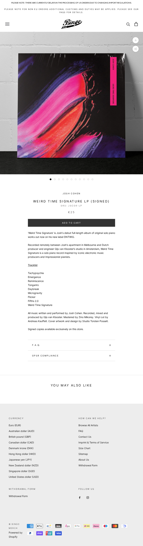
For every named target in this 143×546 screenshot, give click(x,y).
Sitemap (83, 453)
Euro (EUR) (15, 425)
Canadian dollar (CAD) (21, 442)
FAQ (80, 431)
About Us (83, 459)
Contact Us (84, 436)
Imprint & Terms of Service (93, 442)
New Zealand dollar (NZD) (24, 465)
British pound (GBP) (20, 436)
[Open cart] (136, 24)
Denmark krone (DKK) (21, 448)
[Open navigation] (7, 24)
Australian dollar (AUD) (21, 431)
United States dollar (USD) (24, 476)
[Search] (128, 24)
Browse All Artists (88, 425)
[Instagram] (87, 497)
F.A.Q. (36, 345)
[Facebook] (79, 497)
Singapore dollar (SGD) (22, 471)
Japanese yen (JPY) (20, 459)
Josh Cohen (72, 193)
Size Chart (84, 448)
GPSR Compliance (45, 355)
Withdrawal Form (87, 465)
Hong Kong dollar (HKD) (22, 453)
